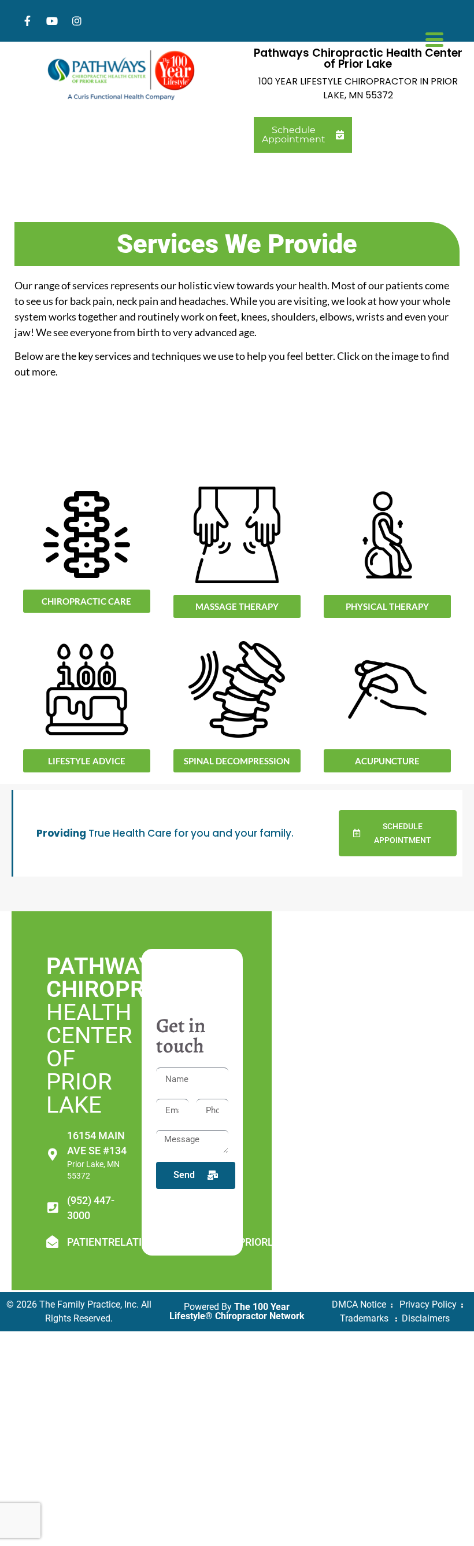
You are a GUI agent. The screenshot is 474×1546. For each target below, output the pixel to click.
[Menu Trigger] (434, 38)
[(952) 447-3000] (52, 1208)
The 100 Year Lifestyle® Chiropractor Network (237, 1311)
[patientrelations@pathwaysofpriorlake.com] (52, 1242)
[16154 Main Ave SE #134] (52, 1155)
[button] (237, 760)
